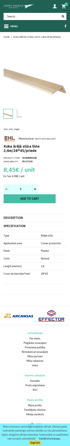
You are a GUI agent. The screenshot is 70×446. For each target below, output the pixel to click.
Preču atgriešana (35, 385)
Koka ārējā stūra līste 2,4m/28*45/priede (37, 37)
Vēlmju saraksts (35, 414)
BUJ (35, 389)
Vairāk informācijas (49, 438)
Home (7, 37)
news (35, 365)
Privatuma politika (35, 347)
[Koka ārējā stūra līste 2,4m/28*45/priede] (35, 73)
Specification (14, 226)
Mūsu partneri (35, 356)
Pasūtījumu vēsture (35, 409)
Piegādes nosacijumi (35, 343)
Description (13, 218)
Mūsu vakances (35, 360)
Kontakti (35, 380)
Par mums (35, 338)
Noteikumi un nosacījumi (35, 352)
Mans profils (35, 405)
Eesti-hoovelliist (45, 138)
